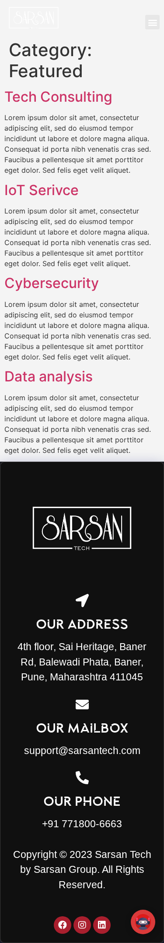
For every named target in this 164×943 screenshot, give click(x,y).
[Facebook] (62, 925)
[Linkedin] (102, 925)
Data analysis (48, 376)
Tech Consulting (58, 96)
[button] (152, 22)
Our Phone (82, 801)
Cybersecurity (51, 283)
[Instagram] (82, 925)
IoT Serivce (41, 190)
